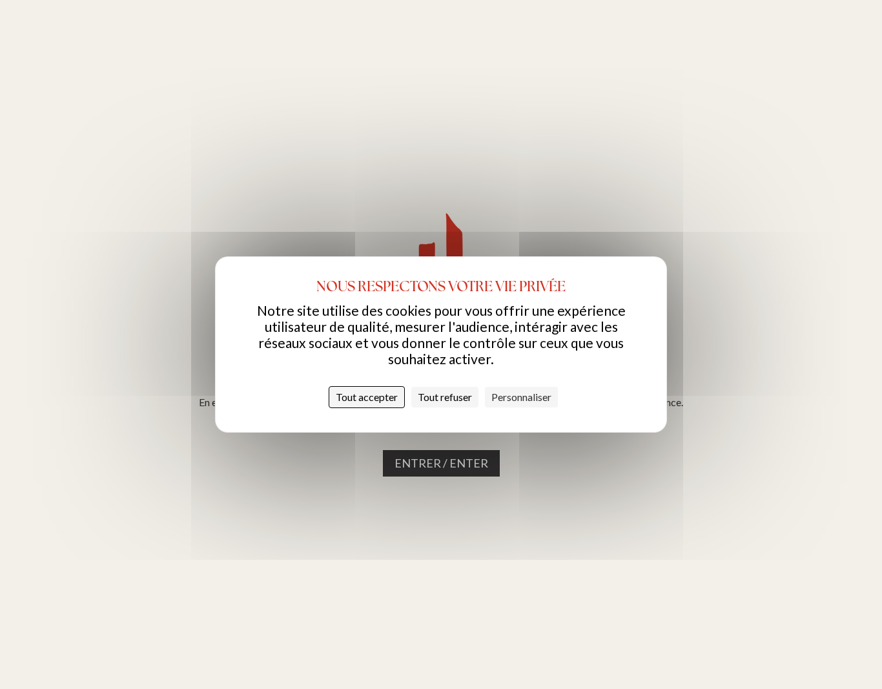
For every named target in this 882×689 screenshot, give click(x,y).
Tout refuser (445, 397)
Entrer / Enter (441, 463)
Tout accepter (367, 397)
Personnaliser (521, 397)
